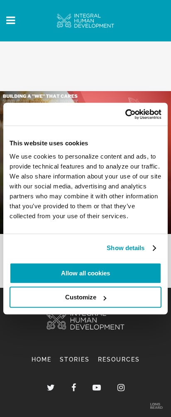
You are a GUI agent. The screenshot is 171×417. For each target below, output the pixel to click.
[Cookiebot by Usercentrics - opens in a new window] (125, 114)
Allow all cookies (85, 273)
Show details (125, 247)
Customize (80, 297)
